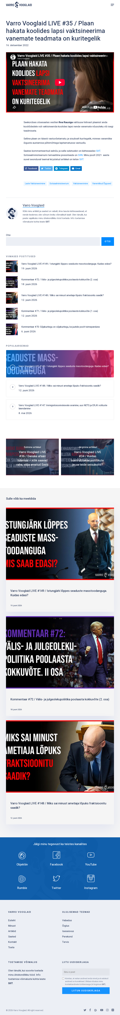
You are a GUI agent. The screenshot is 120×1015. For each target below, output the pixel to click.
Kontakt (12, 942)
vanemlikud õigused (101, 183)
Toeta (11, 947)
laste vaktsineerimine (35, 183)
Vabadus (67, 920)
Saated (12, 936)
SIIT (98, 151)
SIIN (80, 155)
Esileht (12, 920)
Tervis (65, 942)
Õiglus (65, 926)
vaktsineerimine (80, 183)
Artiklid (12, 931)
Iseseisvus (68, 931)
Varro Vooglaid (33, 205)
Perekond (67, 936)
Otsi (8, 235)
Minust (12, 926)
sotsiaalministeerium (59, 183)
